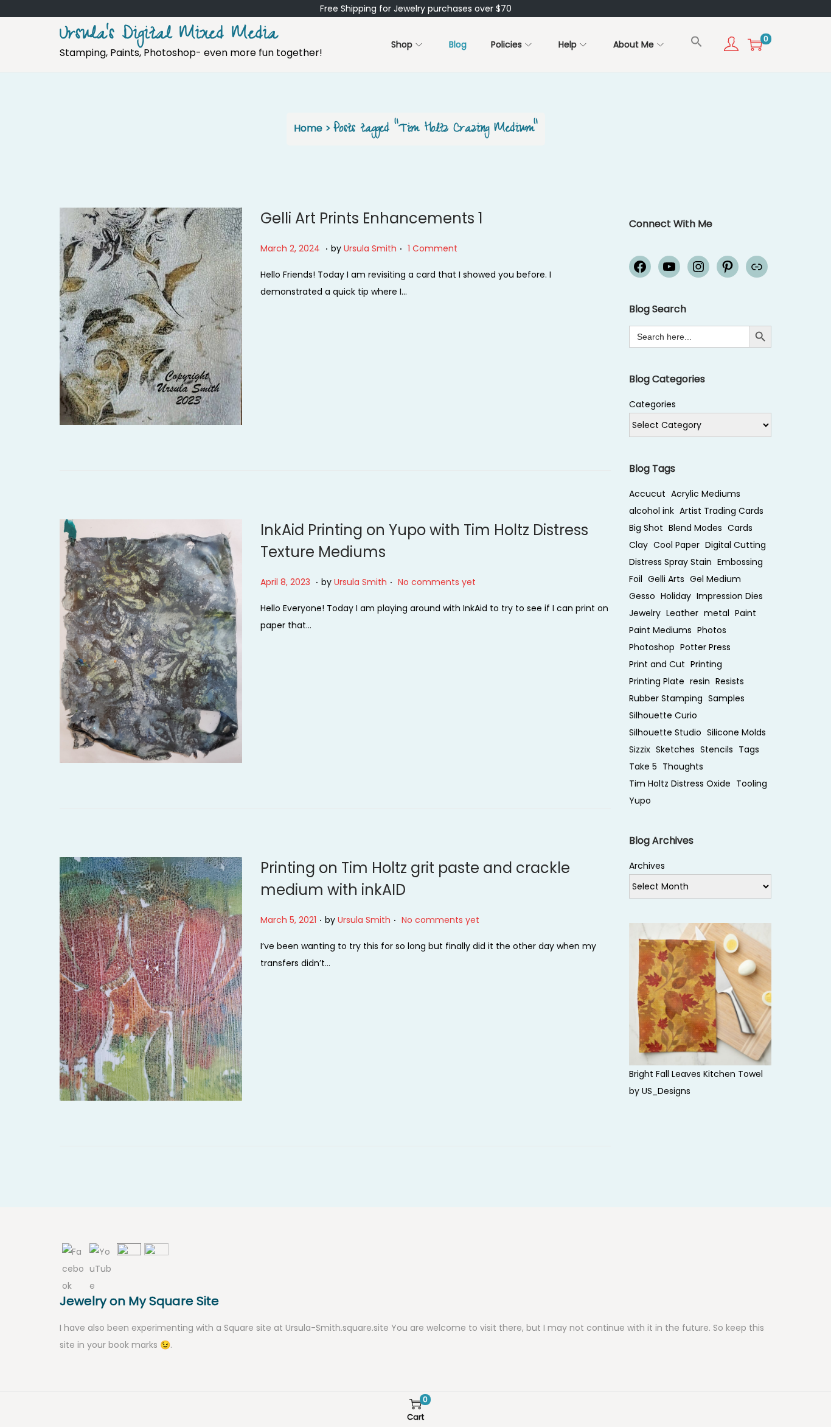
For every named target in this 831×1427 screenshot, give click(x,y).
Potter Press (705, 647)
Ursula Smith (370, 248)
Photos (711, 630)
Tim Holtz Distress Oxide (680, 783)
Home (308, 128)
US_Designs (666, 1091)
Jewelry (645, 613)
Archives (647, 866)
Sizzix (639, 749)
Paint (745, 613)
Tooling (751, 783)
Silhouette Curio (663, 715)
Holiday (676, 596)
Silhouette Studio (665, 732)
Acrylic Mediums (705, 494)
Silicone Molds (736, 732)
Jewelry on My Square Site (139, 1301)
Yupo (640, 800)
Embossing (740, 562)
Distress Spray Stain (670, 562)
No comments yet (437, 582)
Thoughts (682, 766)
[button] (696, 41)
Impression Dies (730, 596)
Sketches (675, 749)
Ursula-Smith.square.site (338, 1328)
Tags (749, 749)
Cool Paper (676, 545)
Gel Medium (715, 579)
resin (700, 681)
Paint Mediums (660, 630)
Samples (726, 698)
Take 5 (643, 766)
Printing (706, 664)
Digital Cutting (735, 545)
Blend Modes (695, 528)
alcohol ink (651, 511)
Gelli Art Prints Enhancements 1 (371, 218)
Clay (638, 545)
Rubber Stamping (666, 698)
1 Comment (432, 248)
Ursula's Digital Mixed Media (168, 35)
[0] (755, 44)
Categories (652, 404)
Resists (729, 681)
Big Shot (646, 528)
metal (716, 613)
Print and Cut (657, 664)
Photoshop (652, 647)
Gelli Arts (666, 579)
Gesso (642, 596)
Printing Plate (656, 681)
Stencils (716, 749)
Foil (635, 579)
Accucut (647, 494)
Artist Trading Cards (721, 511)
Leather (682, 613)
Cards (740, 528)
